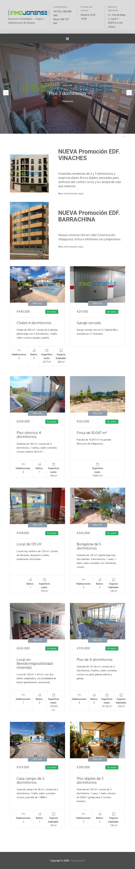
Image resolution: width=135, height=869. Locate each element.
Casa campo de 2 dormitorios (30, 780)
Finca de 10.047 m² (92, 432)
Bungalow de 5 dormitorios (89, 546)
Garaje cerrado (89, 322)
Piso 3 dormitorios (67, 93)
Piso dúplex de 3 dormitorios (90, 780)
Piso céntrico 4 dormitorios (29, 434)
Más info (37, 303)
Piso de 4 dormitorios (94, 659)
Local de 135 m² (29, 544)
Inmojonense (78, 860)
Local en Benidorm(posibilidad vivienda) (35, 663)
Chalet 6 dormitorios (34, 322)
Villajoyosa (67, 101)
